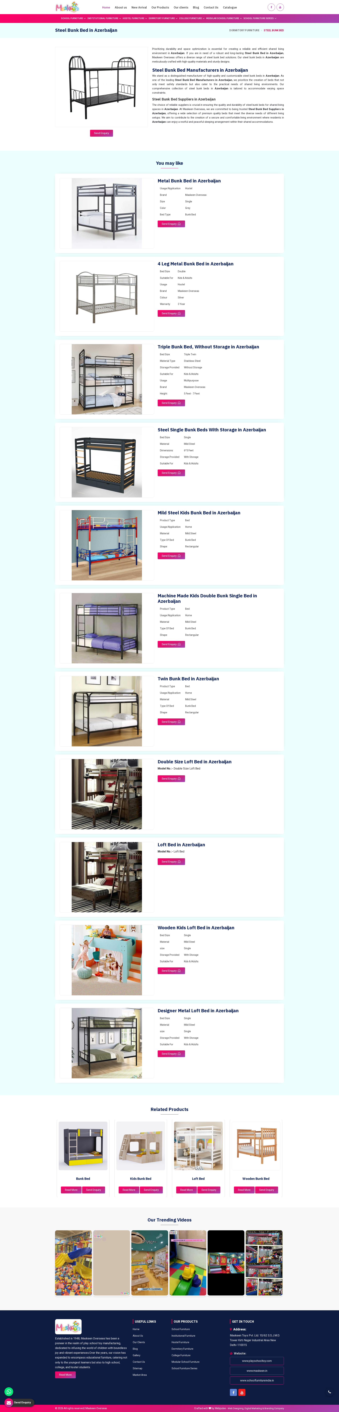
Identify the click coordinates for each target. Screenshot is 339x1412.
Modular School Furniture (222, 18)
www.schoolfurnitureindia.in (257, 1380)
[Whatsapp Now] (8, 1391)
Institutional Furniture (102, 18)
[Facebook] (271, 7)
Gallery (136, 1355)
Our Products (160, 7)
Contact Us (211, 7)
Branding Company (274, 1408)
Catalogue (230, 7)
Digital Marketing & (254, 1408)
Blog (196, 7)
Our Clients (139, 1342)
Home (106, 7)
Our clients (181, 7)
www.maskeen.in (257, 1370)
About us (121, 7)
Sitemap (137, 1368)
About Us (138, 1335)
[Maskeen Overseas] (67, 7)
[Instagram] (73, 1263)
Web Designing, (236, 1408)
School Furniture (72, 18)
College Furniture (190, 18)
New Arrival (139, 7)
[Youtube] (280, 7)
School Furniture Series (258, 18)
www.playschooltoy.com (257, 1361)
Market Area (140, 1375)
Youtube (241, 1392)
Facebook (233, 1392)
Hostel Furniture (133, 18)
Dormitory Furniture (162, 18)
